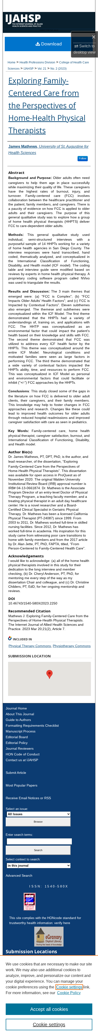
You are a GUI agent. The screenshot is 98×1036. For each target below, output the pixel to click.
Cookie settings (69, 987)
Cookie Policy (69, 993)
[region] (49, 995)
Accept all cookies (49, 1009)
